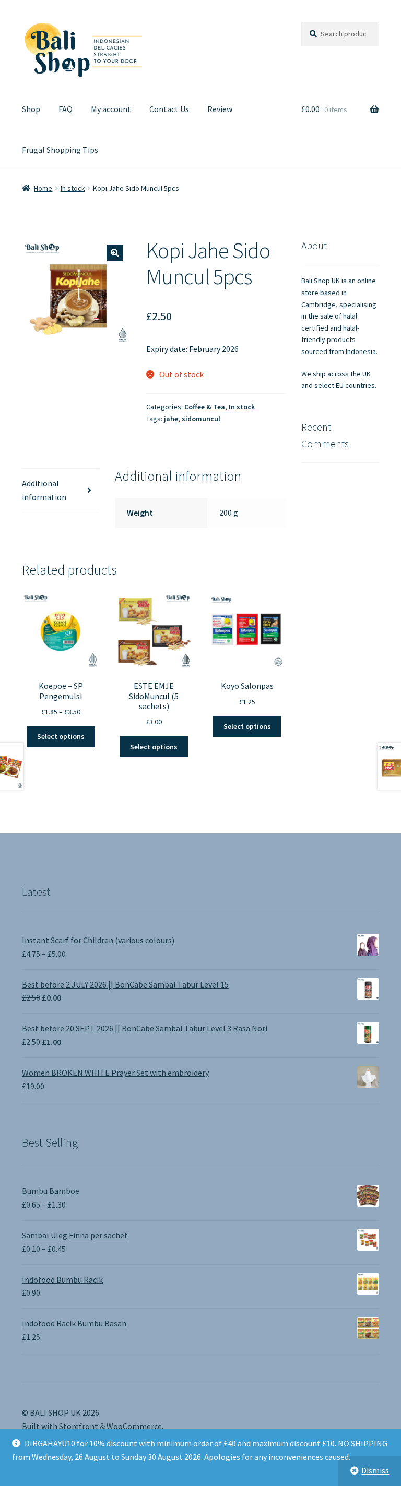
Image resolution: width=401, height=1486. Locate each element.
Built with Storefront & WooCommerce (92, 1426)
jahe (171, 418)
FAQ (65, 109)
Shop (31, 109)
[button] (115, 253)
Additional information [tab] (44, 490)
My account (111, 109)
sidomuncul (201, 418)
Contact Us (169, 109)
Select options (61, 736)
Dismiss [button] (375, 1470)
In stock (73, 188)
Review (219, 109)
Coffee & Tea (204, 406)
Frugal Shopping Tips (60, 149)
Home (43, 188)
